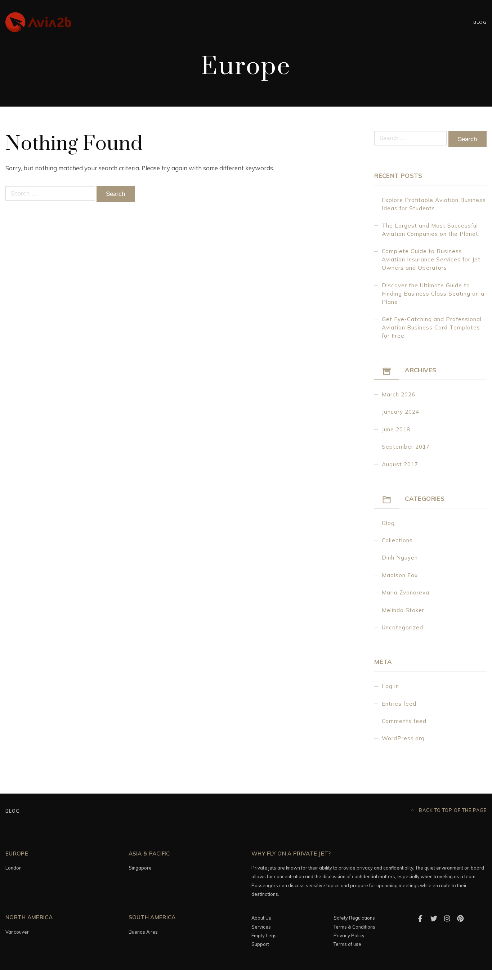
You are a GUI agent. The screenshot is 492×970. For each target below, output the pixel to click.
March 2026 (398, 394)
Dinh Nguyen (400, 557)
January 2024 (400, 411)
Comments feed (404, 721)
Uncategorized (402, 627)
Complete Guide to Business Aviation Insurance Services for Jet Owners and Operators (431, 259)
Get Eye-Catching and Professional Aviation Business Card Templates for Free (432, 327)
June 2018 (396, 429)
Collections (397, 540)
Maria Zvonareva (405, 592)
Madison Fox (400, 575)
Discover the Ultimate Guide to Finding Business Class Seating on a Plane (433, 293)
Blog (480, 22)
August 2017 (400, 464)
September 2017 (406, 446)
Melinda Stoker (403, 610)
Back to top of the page (452, 810)
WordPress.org (403, 738)
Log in (390, 686)
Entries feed (399, 703)
